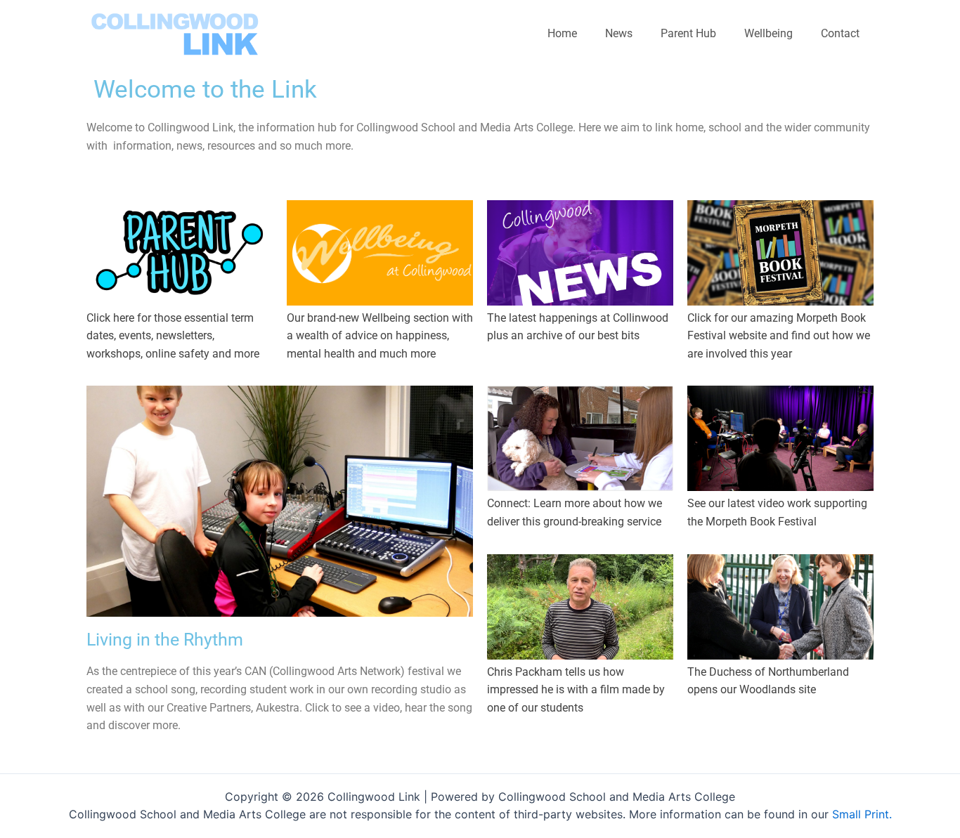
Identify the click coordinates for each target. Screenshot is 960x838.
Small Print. (862, 814)
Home (562, 33)
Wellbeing (768, 33)
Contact (840, 33)
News (619, 33)
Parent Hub (688, 33)
